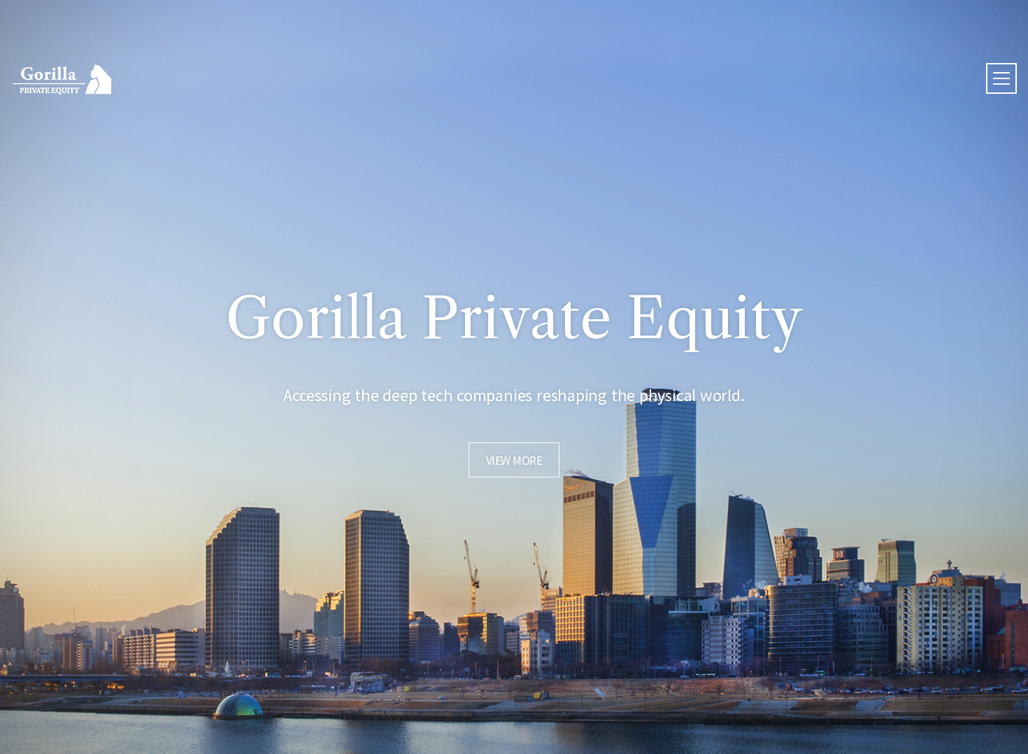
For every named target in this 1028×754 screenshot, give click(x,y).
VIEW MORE (514, 460)
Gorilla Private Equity (62, 79)
